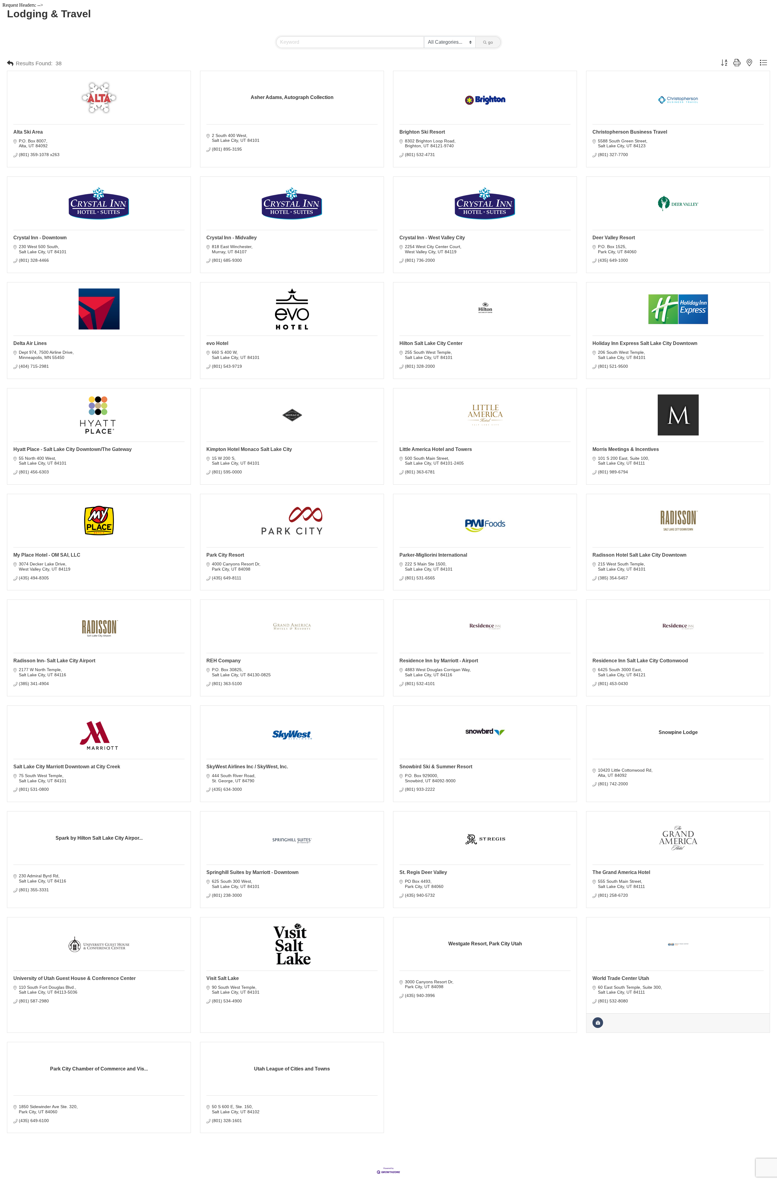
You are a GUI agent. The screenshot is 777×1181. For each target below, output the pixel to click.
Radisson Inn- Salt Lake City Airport (54, 660)
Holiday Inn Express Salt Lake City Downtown (644, 343)
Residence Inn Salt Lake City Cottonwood (640, 660)
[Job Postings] (597, 1026)
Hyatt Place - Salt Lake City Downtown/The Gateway (72, 449)
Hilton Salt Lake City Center (431, 343)
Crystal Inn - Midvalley (231, 237)
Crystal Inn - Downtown (40, 237)
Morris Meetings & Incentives (625, 449)
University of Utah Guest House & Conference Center (74, 978)
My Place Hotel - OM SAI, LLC (46, 555)
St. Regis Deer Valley (423, 872)
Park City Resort (225, 555)
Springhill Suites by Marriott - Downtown (252, 872)
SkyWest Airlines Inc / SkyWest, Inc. (247, 766)
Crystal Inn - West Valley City (432, 237)
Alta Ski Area (28, 132)
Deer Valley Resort (613, 237)
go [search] (490, 42)
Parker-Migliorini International (433, 555)
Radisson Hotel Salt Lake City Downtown (639, 555)
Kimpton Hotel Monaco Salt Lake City (249, 449)
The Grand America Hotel (621, 872)
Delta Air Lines (30, 343)
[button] (10, 63)
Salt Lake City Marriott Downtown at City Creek (66, 766)
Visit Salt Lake (222, 978)
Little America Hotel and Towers (435, 449)
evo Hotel (217, 343)
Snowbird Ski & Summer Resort (435, 766)
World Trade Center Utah (620, 978)
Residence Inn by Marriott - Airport (438, 660)
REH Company (223, 660)
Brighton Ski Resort (422, 132)
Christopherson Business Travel (629, 132)
